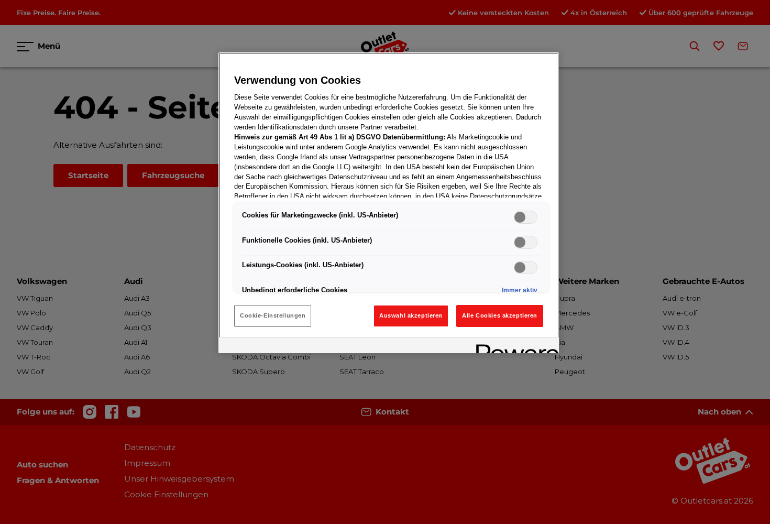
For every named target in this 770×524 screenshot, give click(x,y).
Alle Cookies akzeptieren (499, 315)
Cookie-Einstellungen (272, 315)
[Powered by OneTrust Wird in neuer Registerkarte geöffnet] (514, 346)
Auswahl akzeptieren (411, 315)
